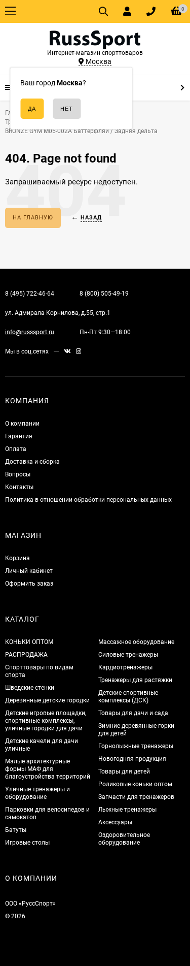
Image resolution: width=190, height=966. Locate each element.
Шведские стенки (29, 687)
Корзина (17, 558)
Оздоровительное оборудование (124, 838)
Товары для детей (124, 771)
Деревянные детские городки (47, 700)
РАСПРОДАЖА (26, 654)
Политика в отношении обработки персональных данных (88, 499)
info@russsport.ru (29, 332)
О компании (22, 423)
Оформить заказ (29, 583)
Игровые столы (27, 842)
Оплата (15, 449)
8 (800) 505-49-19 (104, 293)
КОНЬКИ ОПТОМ (29, 642)
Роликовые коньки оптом (135, 784)
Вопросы (17, 474)
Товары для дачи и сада (133, 713)
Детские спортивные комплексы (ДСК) (128, 696)
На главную (33, 217)
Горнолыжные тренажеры (135, 746)
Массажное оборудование (136, 642)
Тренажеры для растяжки (135, 680)
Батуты (15, 829)
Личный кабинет (29, 570)
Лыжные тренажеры (127, 809)
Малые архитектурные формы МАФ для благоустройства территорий (47, 769)
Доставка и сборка (32, 461)
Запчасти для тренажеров (136, 796)
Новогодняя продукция (132, 758)
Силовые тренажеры (128, 654)
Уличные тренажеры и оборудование (37, 793)
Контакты (19, 487)
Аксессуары (115, 822)
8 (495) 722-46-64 (29, 293)
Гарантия (18, 436)
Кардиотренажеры (125, 667)
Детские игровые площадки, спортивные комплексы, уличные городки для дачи (45, 721)
